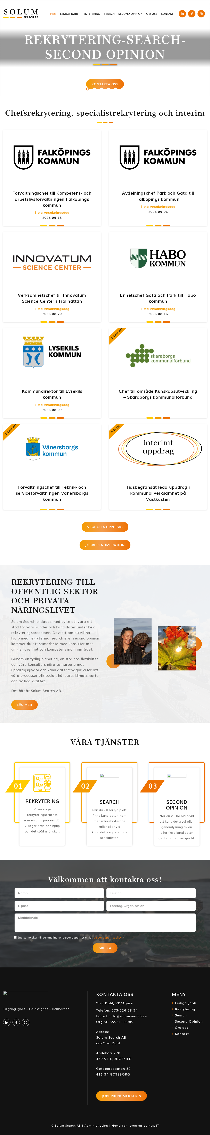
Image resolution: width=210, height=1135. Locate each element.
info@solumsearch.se (128, 1015)
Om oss (181, 1027)
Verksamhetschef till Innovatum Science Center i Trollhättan (52, 298)
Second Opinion (189, 1021)
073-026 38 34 (125, 1010)
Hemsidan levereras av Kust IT (135, 1125)
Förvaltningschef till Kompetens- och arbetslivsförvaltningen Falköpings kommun (51, 199)
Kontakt (182, 1033)
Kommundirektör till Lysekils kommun (52, 394)
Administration (96, 1125)
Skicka (105, 947)
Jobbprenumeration (122, 1095)
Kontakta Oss (105, 83)
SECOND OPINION (176, 804)
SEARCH (110, 801)
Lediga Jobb (185, 1002)
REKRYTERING (42, 800)
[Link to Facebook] (191, 13)
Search (181, 1015)
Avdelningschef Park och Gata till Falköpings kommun (158, 196)
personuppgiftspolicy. (108, 937)
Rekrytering (185, 1008)
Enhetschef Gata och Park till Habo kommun (158, 298)
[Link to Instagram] (201, 13)
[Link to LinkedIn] (182, 13)
